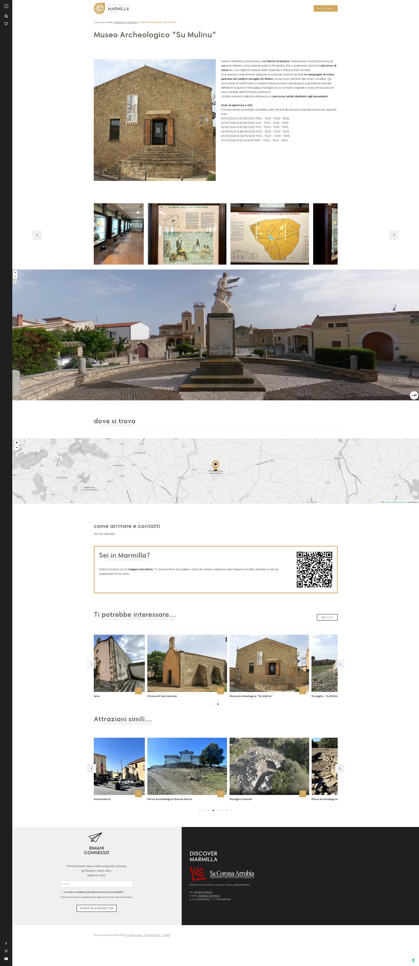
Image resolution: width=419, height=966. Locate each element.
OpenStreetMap (400, 502)
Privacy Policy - (153, 935)
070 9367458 (107, 534)
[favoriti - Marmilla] (6, 23)
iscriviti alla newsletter (96, 908)
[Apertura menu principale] (6, 6)
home (109, 22)
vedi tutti (327, 617)
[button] (394, 235)
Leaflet (387, 502)
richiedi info (325, 8)
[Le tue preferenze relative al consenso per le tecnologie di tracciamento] (413, 960)
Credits (166, 935)
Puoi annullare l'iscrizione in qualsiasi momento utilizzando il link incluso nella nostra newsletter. (96, 897)
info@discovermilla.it (209, 895)
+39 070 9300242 (203, 892)
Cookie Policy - (135, 935)
